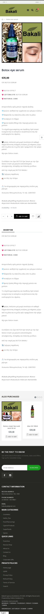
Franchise (6, 541)
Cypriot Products (8, 526)
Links (37, 2)
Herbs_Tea (7, 518)
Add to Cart (23, 216)
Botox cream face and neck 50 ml (11, 427)
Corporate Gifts (8, 560)
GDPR (5, 571)
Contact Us (6, 552)
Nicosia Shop (7, 545)
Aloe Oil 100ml (32, 426)
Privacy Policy (7, 575)
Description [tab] (8, 230)
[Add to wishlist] (33, 216)
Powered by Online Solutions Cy (13, 598)
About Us (6, 548)
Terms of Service (9, 583)
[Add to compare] (38, 216)
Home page (7, 568)
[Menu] (28, 10)
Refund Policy (8, 579)
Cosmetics (6, 514)
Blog (4, 556)
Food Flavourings (9, 522)
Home (2, 19)
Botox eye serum (13, 70)
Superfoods (7, 529)
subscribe (34, 468)
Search (5, 586)
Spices (5, 533)
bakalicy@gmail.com (8, 506)
